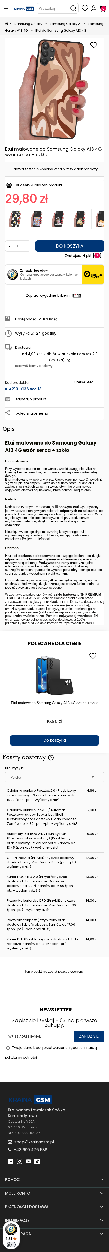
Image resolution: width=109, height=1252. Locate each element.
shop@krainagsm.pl (34, 1142)
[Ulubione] (85, 8)
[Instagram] (19, 1161)
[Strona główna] (24, 8)
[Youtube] (28, 1161)
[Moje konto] (93, 8)
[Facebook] (10, 1161)
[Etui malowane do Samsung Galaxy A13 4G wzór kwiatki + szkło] (15, 219)
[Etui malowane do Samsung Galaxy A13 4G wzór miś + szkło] (80, 219)
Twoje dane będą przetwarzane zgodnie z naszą (51, 1052)
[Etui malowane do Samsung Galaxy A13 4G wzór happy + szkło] (37, 219)
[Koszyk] (102, 8)
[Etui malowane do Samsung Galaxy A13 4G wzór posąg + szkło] (58, 219)
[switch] (11, 1244)
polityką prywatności (21, 1057)
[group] (54, 698)
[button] (7, 8)
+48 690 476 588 (30, 1150)
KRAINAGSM (83, 381)
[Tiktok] (37, 1161)
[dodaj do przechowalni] (93, 45)
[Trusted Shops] (12, 274)
